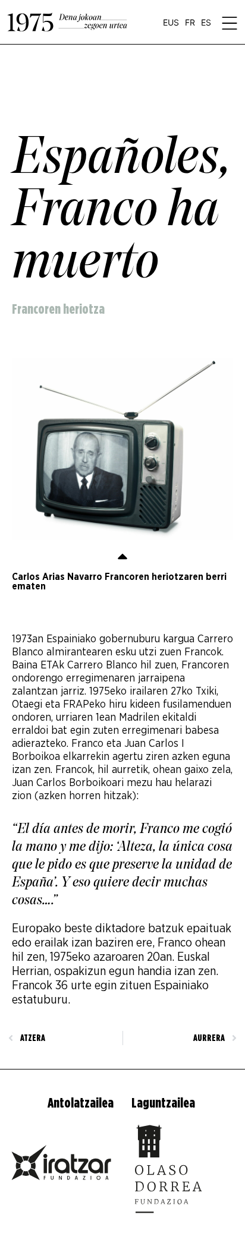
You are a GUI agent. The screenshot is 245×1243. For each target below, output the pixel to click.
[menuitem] (171, 22)
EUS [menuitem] (171, 22)
